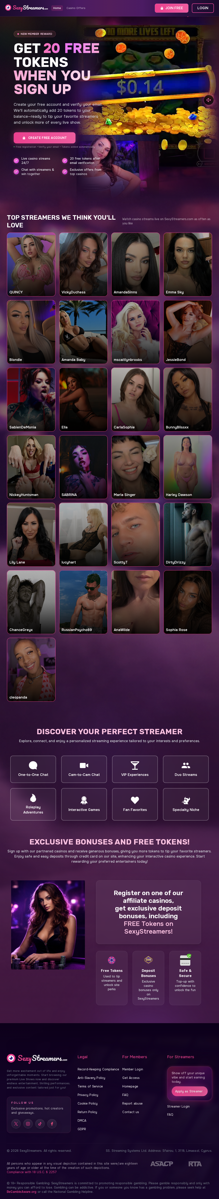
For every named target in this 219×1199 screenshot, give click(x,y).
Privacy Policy (88, 1095)
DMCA (82, 1120)
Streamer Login (178, 1106)
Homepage (130, 1086)
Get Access (131, 1078)
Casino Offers (76, 8)
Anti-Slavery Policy (91, 1078)
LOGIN (202, 8)
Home (57, 8)
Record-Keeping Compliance (98, 1069)
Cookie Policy (88, 1103)
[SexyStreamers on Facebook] (52, 1123)
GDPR (82, 1129)
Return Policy (87, 1112)
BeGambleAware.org (22, 1192)
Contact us (130, 1112)
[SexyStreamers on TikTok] (40, 1123)
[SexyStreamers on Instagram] (28, 1123)
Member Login (132, 1069)
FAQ (125, 1095)
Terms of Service (90, 1086)
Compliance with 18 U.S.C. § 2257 (32, 1172)
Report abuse (132, 1103)
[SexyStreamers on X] (16, 1123)
